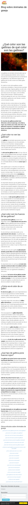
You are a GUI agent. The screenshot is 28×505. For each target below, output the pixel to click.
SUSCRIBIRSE (6, 499)
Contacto (3, 489)
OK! (23, 503)
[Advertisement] (14, 27)
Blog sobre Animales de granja (14, 9)
